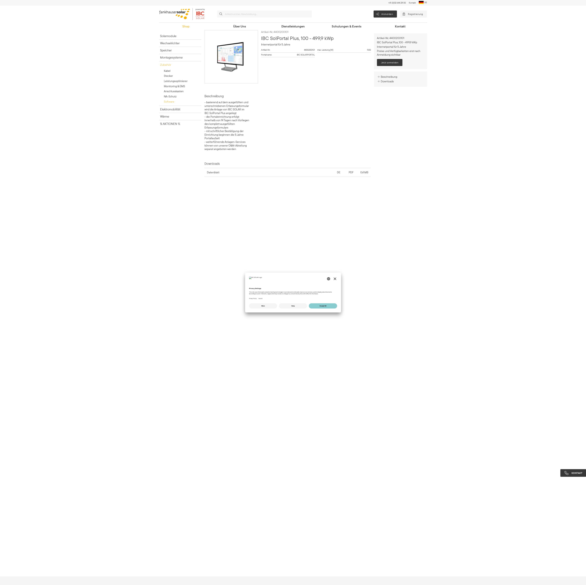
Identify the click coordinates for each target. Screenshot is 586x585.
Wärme (164, 116)
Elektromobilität (170, 109)
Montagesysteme (171, 57)
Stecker (168, 76)
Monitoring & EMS (174, 86)
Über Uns (239, 26)
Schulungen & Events (346, 26)
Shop (186, 26)
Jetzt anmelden (389, 62)
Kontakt (412, 2)
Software (169, 101)
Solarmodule (168, 36)
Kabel (167, 71)
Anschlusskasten (174, 91)
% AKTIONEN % (170, 124)
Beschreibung (389, 76)
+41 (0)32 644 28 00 (397, 2)
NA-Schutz (170, 96)
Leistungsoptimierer (176, 81)
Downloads (387, 81)
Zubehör (165, 65)
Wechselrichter (170, 43)
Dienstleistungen (293, 26)
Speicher (166, 50)
